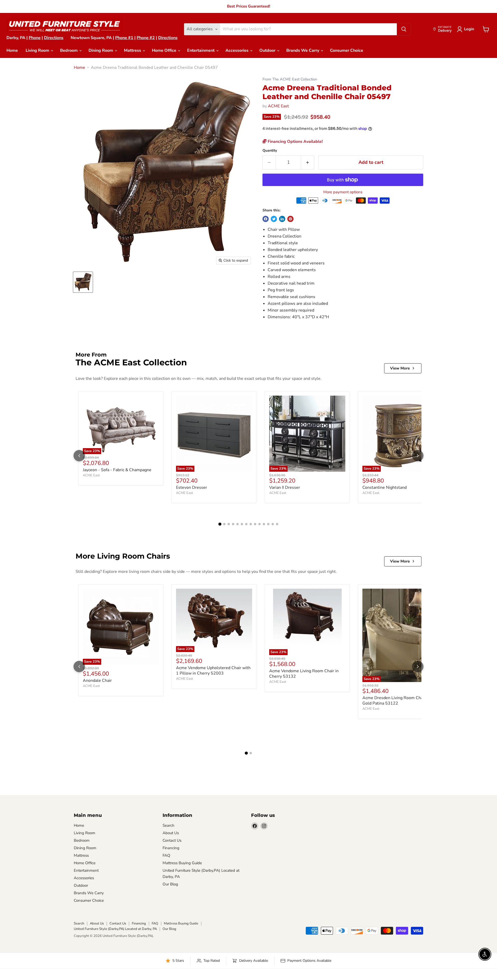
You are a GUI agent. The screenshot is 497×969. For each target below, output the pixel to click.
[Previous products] (79, 455)
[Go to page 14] (277, 524)
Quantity (269, 151)
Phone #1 (124, 38)
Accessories (237, 50)
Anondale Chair (97, 680)
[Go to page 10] (259, 524)
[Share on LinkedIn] (282, 219)
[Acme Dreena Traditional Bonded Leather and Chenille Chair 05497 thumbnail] (83, 282)
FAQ (166, 855)
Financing (171, 847)
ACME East (278, 106)
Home (12, 50)
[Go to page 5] (237, 524)
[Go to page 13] (273, 524)
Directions (53, 38)
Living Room (38, 50)
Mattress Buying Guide (182, 863)
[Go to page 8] (251, 524)
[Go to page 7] (246, 524)
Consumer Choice (346, 50)
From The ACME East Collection (289, 79)
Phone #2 (146, 38)
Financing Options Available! (295, 141)
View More (400, 368)
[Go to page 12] (268, 524)
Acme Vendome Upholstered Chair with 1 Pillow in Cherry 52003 (213, 670)
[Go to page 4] (233, 524)
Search (168, 825)
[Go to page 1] (220, 524)
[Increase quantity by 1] (307, 162)
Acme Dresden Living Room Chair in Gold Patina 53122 (396, 700)
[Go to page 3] (229, 524)
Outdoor (267, 50)
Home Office (164, 50)
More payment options (342, 192)
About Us (171, 832)
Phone (35, 38)
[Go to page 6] (242, 524)
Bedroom (69, 50)
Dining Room (101, 50)
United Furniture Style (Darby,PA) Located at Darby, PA (115, 929)
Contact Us (172, 840)
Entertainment (201, 50)
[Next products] (417, 455)
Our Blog (170, 884)
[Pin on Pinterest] (290, 219)
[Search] (404, 29)
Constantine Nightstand (384, 487)
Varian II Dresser (284, 487)
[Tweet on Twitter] (274, 219)
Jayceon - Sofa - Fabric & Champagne (117, 470)
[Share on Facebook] (265, 219)
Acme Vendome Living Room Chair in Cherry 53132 (304, 673)
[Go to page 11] (264, 524)
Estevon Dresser (191, 487)
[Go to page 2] (224, 524)
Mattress (133, 50)
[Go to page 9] (255, 524)
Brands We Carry (303, 50)
